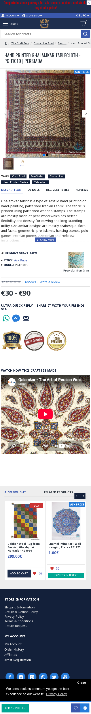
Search (62, 43)
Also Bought (15, 492)
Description (11, 190)
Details (34, 190)
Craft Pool (18, 176)
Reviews (82, 190)
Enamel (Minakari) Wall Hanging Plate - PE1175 (65, 545)
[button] (5, 113)
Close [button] (81, 682)
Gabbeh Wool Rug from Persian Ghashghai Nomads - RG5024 (24, 547)
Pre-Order (37, 176)
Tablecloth (40, 182)
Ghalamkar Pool (44, 43)
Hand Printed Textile (15, 182)
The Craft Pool (20, 43)
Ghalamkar (56, 176)
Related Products (58, 492)
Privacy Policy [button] (56, 694)
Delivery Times (57, 190)
